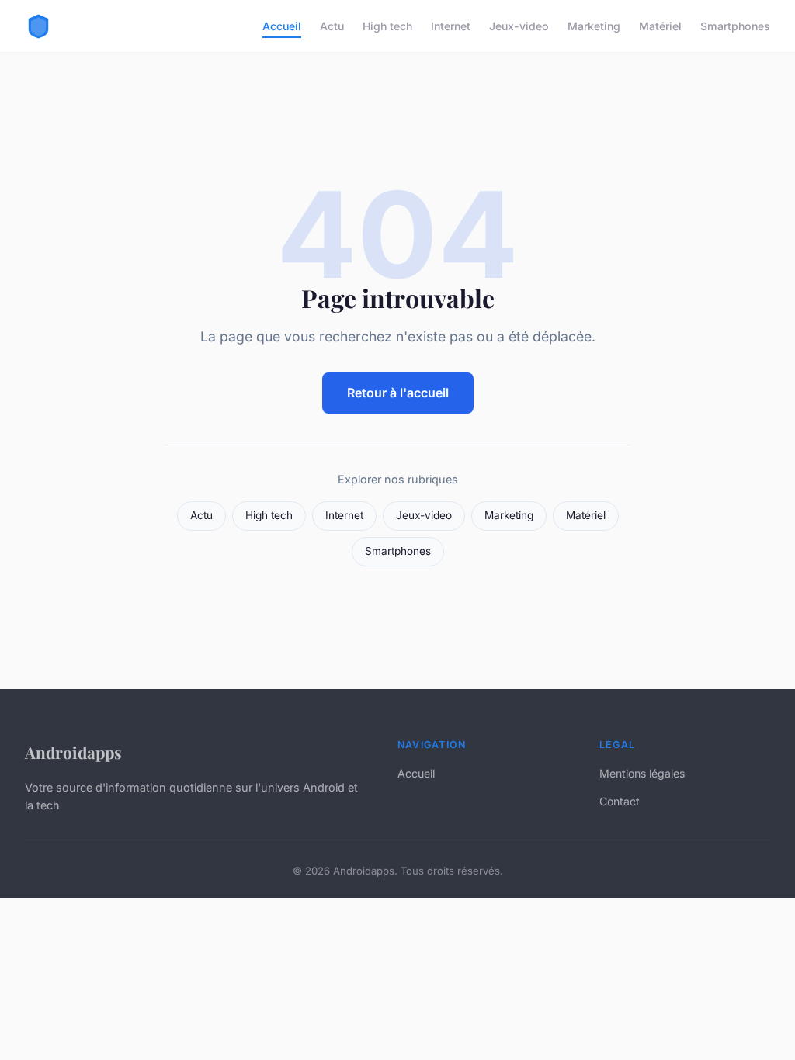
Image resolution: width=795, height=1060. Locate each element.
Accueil (281, 26)
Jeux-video (519, 26)
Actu (332, 26)
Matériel (660, 26)
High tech (387, 26)
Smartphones (735, 26)
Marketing (594, 26)
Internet (450, 26)
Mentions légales (642, 773)
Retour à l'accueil (398, 392)
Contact (619, 801)
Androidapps (73, 752)
